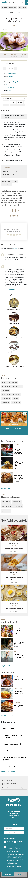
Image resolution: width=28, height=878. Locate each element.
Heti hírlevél (19, 841)
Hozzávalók (8, 874)
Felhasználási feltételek (14, 811)
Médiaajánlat (14, 819)
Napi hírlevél (10, 841)
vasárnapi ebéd (6, 185)
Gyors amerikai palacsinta (19, 706)
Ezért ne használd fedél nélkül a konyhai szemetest (19, 657)
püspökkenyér (18, 506)
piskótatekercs (6, 501)
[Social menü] (14, 2)
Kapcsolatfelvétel (14, 815)
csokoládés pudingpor (17, 79)
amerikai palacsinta (17, 701)
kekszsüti (17, 12)
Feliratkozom (18, 833)
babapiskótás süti (7, 506)
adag (11, 68)
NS (14, 25)
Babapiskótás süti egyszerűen (14, 548)
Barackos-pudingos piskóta (12, 744)
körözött (15, 398)
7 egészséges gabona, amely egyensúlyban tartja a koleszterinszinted (19, 464)
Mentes (16, 626)
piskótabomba (6, 511)
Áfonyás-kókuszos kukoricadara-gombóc (14, 759)
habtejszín (12, 76)
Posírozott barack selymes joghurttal (12, 736)
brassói (16, 676)
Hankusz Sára (14, 582)
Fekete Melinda (14, 551)
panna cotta (17, 386)
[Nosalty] (4, 2)
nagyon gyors (6, 181)
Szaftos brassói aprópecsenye (19, 680)
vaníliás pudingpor (16, 82)
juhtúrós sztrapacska (9, 8)
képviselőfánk (16, 501)
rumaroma (10, 87)
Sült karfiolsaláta (9, 766)
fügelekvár (5, 390)
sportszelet (22, 8)
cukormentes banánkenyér (10, 394)
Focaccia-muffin (8, 728)
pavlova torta (12, 382)
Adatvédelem (14, 813)
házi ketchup (6, 386)
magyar (15, 181)
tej (6, 85)
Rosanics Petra (14, 611)
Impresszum (14, 817)
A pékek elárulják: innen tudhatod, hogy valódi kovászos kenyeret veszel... (19, 479)
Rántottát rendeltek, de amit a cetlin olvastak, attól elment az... (18, 632)
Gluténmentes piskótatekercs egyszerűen (14, 578)
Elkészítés (20, 874)
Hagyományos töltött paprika (18, 692)
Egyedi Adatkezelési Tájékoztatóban (12, 864)
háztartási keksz (13, 73)
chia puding (6, 398)
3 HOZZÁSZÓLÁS (21, 29)
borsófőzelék (16, 402)
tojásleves (5, 402)
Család (16, 458)
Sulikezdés (17, 445)
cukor (9, 90)
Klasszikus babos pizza (11, 751)
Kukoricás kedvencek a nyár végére (13, 788)
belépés (15, 248)
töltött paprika (18, 688)
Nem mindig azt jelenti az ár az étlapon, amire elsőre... (19, 644)
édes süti (10, 12)
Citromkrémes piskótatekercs (14, 608)
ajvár (4, 382)
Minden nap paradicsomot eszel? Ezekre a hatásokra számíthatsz (19, 451)
